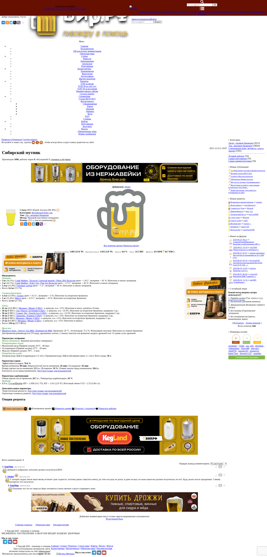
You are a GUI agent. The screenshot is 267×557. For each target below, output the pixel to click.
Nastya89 (245, 348)
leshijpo (253, 268)
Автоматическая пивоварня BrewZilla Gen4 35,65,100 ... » (247, 264)
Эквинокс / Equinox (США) (29, 316)
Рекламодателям (61, 525)
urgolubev (232, 346)
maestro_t (247, 224)
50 (231, 271)
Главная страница (23, 525)
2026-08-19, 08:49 (240, 274)
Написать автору (131, 245)
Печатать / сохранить (84, 408)
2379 (231, 282)
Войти (153, 19)
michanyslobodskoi (257, 253)
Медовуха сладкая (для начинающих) (245, 182)
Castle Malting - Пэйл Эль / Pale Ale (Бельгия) (36, 283)
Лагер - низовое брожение (240, 143)
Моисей (250, 208)
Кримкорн (234, 227)
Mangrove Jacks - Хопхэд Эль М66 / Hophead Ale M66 (27, 331)
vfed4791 (232, 351)
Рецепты (209, 12)
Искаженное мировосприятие (242, 202)
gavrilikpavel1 (250, 205)
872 (230, 264)
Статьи (184, 12)
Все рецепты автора (113, 245)
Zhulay (127, 187)
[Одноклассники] (7, 22)
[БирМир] (12, 488)
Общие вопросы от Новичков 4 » (246, 250)
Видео (261, 12)
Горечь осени (235, 221)
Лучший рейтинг (236, 156)
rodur (246, 221)
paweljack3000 (249, 230)
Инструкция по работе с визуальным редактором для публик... (243, 186)
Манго (18, 298)
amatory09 (245, 227)
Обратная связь (76, 9)
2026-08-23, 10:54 (240, 247)
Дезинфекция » (239, 282)
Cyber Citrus (235, 217)
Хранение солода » (240, 271)
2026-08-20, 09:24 (240, 260)
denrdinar (259, 346)
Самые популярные (237, 158)
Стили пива (196, 12)
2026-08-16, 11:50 (240, 280)
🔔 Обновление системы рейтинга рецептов (247, 171)
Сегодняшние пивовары (246, 357)
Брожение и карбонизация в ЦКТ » (246, 244)
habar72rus (233, 353)
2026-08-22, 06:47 (240, 253)
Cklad (241, 346)
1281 (231, 250)
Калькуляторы (170, 12)
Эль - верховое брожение (37, 215)
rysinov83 (253, 274)
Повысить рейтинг (107, 408)
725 (230, 243)
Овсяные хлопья (24, 285)
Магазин (155, 12)
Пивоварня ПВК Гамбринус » (244, 276)
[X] (15, 22)
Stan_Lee (249, 211)
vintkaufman (233, 348)
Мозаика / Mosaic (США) (30, 308)
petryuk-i (255, 348)
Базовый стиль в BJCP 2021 (241, 173)
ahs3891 (253, 280)
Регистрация (52, 9)
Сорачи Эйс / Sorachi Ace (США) (31, 313)
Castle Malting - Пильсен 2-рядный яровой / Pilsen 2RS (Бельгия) (45, 280)
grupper (259, 202)
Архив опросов (253, 323)
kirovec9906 (253, 214)
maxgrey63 (243, 351)
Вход (63, 9)
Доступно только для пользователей (54, 371)
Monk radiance (236, 205)
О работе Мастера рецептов (241, 176)
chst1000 (253, 247)
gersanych (254, 351)
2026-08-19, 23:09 (240, 268)
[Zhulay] (121, 215)
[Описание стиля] (58, 210)
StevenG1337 (246, 353)
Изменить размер (63, 408)
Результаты (238, 323)
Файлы (253, 12)
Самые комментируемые (240, 161)
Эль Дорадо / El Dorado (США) (30, 310)
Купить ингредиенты (15, 408)
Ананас (20, 295)
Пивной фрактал (236, 211)
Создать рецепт (30, 139)
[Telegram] (11, 22)
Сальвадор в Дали (237, 208)
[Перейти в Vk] (10, 541)
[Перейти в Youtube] (15, 541)
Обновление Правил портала (241, 179)
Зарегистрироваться (141, 19)
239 (230, 277)
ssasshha (257, 353)
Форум (202, 14)
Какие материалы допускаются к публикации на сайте (242, 191)
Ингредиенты (223, 12)
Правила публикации (12, 139)
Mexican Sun (235, 230)
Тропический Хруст (238, 214)
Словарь (243, 12)
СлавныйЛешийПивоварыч (243, 242)
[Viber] (18, 22)
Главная (144, 12)
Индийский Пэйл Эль (42, 213)
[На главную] (79, 38)
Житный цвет (235, 224)
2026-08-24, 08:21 (240, 240)
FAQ (235, 12)
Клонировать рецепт (41, 408)
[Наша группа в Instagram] (41, 142)
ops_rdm (250, 346)
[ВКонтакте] (3, 22)
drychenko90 (255, 260)
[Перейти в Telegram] (5, 541)
